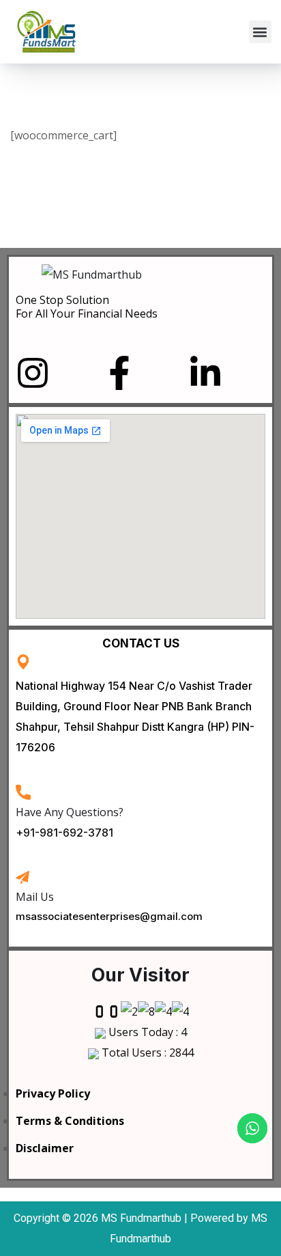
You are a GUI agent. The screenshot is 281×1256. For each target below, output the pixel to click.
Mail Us (35, 896)
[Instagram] (33, 373)
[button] (260, 31)
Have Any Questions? (69, 812)
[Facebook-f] (119, 373)
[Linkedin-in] (205, 373)
